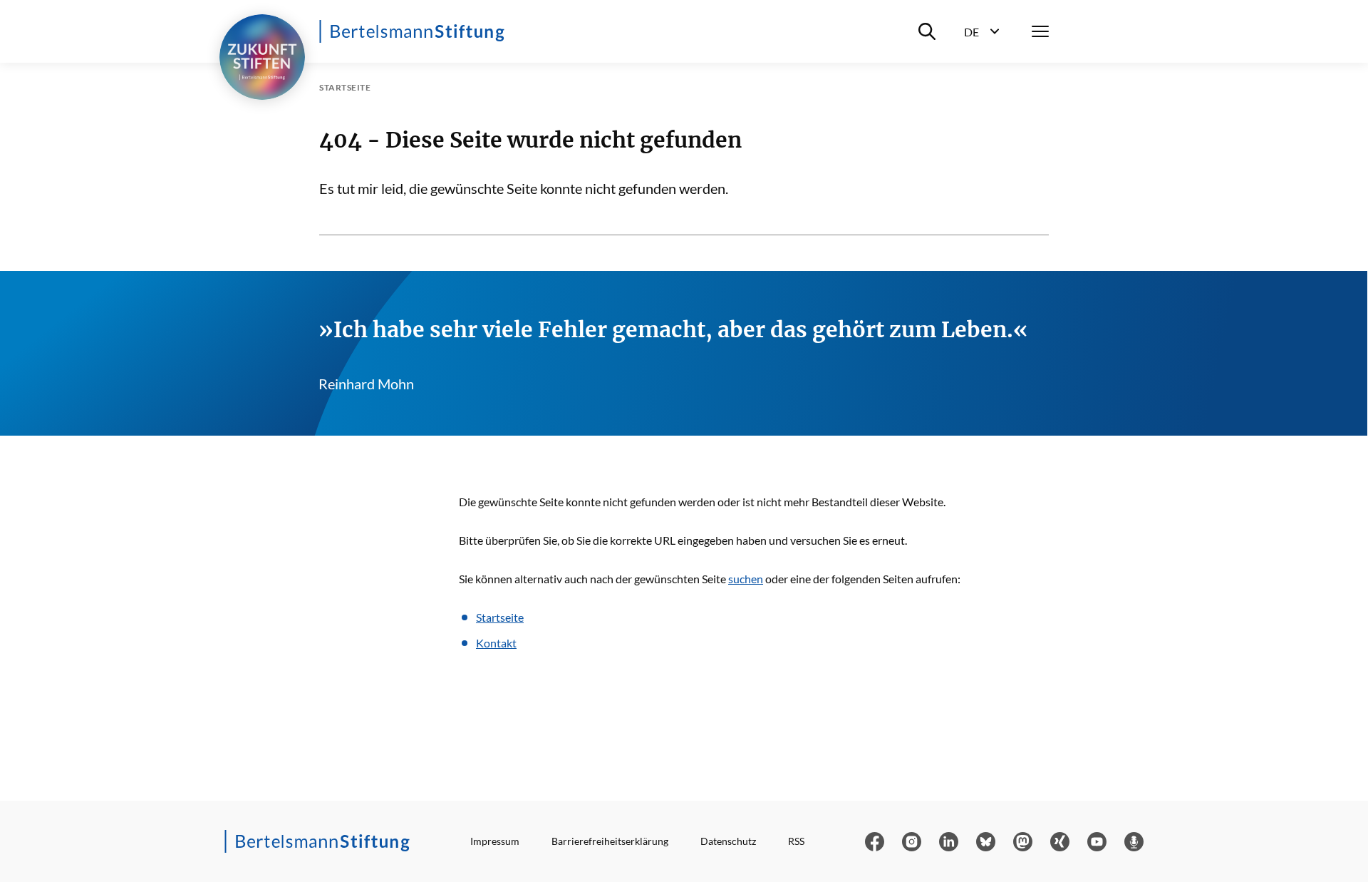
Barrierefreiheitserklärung (609, 841)
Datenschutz (728, 841)
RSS (796, 841)
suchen (745, 578)
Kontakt (496, 643)
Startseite (500, 617)
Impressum (494, 841)
